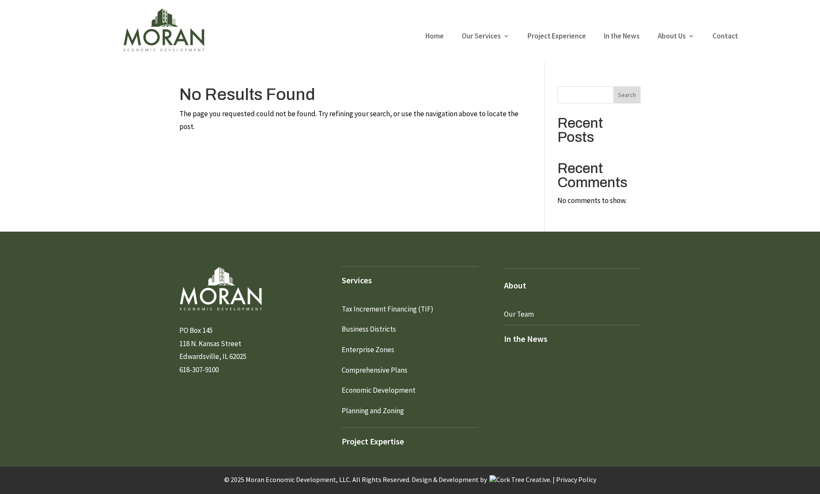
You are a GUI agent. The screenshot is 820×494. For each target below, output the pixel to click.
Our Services (481, 37)
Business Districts (369, 329)
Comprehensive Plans (374, 370)
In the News (622, 37)
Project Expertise (373, 441)
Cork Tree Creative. (523, 479)
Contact (725, 37)
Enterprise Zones (368, 349)
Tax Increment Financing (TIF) (387, 309)
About (515, 285)
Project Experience (556, 37)
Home (434, 37)
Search (627, 95)
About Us (672, 37)
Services (357, 280)
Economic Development (379, 390)
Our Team (519, 314)
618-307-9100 (199, 369)
